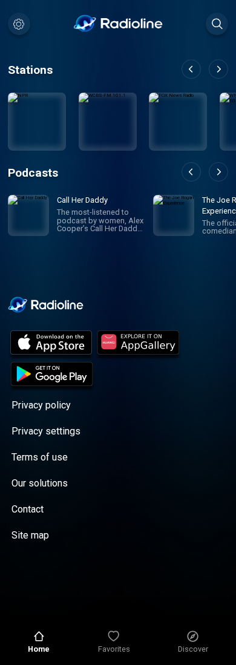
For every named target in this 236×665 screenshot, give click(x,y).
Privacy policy (41, 405)
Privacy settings (45, 431)
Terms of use (39, 457)
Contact (27, 509)
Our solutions (39, 483)
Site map (30, 535)
